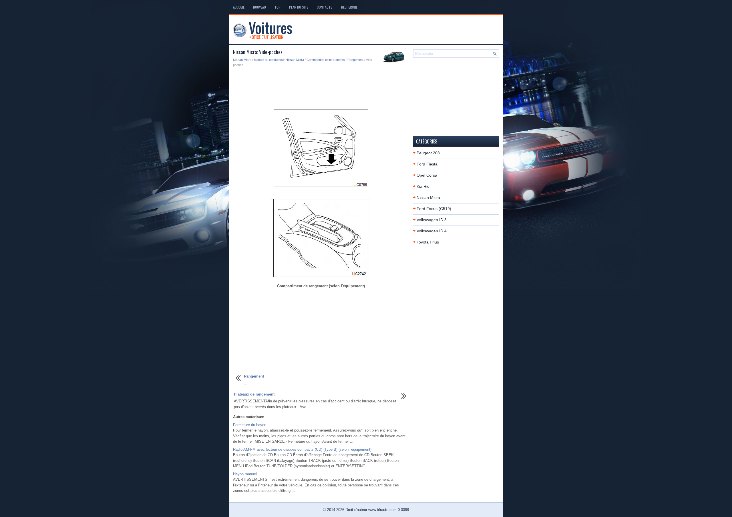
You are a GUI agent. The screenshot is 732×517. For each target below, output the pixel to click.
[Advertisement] (321, 87)
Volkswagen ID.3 (432, 219)
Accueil (238, 7)
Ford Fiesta (427, 164)
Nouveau (259, 7)
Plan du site (298, 7)
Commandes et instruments (326, 59)
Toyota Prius (428, 242)
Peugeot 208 (428, 153)
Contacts (325, 7)
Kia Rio (423, 186)
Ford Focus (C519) (434, 208)
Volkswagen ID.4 (432, 231)
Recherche (349, 7)
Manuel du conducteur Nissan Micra (279, 59)
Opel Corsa (427, 175)
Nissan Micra (242, 59)
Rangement (355, 59)
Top (277, 7)
